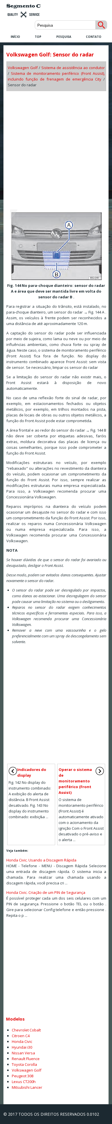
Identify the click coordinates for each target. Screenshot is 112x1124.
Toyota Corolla (24, 1064)
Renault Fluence (26, 1058)
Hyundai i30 (22, 1047)
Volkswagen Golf (23, 67)
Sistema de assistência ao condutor (73, 67)
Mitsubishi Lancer (27, 1087)
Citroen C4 (21, 1035)
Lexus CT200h (24, 1081)
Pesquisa (63, 37)
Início (15, 37)
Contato (93, 37)
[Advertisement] (56, 148)
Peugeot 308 (22, 1075)
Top (38, 37)
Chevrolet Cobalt (26, 1030)
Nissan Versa (23, 1053)
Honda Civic (22, 1041)
